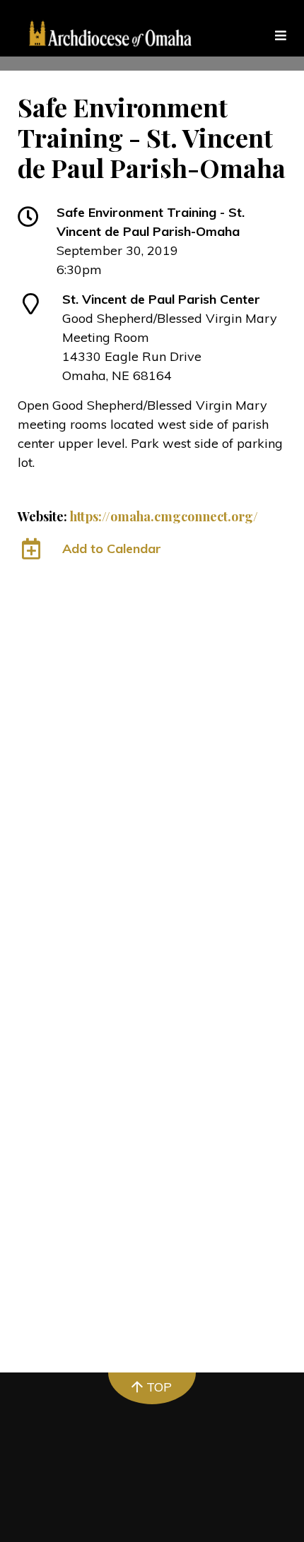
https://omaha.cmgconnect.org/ (164, 516)
